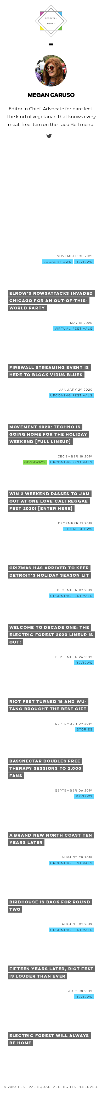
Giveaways (35, 462)
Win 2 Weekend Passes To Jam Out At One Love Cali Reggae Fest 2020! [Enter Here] (49, 501)
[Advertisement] (51, 200)
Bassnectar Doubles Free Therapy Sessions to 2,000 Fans (45, 768)
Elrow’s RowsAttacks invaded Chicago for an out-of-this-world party (51, 301)
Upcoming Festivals (71, 395)
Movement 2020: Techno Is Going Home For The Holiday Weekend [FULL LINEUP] (48, 434)
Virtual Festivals (74, 328)
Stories (85, 729)
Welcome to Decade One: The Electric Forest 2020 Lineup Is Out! (51, 635)
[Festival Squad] (51, 21)
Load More (51, 1061)
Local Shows (57, 262)
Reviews (84, 262)
